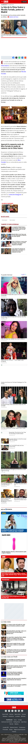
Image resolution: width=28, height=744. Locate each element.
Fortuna (24, 714)
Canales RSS (6, 727)
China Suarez (4, 220)
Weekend (5, 716)
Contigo (20, 720)
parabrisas (14, 580)
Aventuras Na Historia (6, 722)
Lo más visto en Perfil (9, 657)
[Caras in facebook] (9, 711)
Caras (15, 720)
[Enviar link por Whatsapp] (19, 58)
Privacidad (5, 729)
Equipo (11, 729)
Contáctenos (22, 727)
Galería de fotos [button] (13, 17)
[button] (14, 29)
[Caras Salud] (14, 694)
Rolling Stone (17, 722)
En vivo (24, 1)
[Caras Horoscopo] (14, 700)
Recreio (11, 724)
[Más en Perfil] (8, 509)
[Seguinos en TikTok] (16, 711)
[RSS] (19, 711)
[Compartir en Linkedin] (22, 58)
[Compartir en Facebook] (13, 58)
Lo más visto (6, 622)
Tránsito (14, 731)
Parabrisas (11, 716)
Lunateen (17, 716)
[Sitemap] (22, 711)
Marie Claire (18, 714)
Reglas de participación (19, 729)
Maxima (16, 724)
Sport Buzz (24, 722)
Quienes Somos (14, 727)
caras (14, 557)
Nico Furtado (12, 220)
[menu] (2, 2)
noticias (14, 513)
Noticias (11, 714)
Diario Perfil (5, 714)
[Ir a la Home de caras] (6, 2)
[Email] (25, 58)
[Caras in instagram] (6, 711)
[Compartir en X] (16, 58)
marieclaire (14, 535)
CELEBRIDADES (4, 4)
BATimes (23, 716)
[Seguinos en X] (12, 711)
